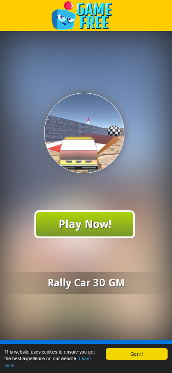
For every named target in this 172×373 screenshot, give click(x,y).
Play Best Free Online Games (86, 15)
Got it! (137, 353)
